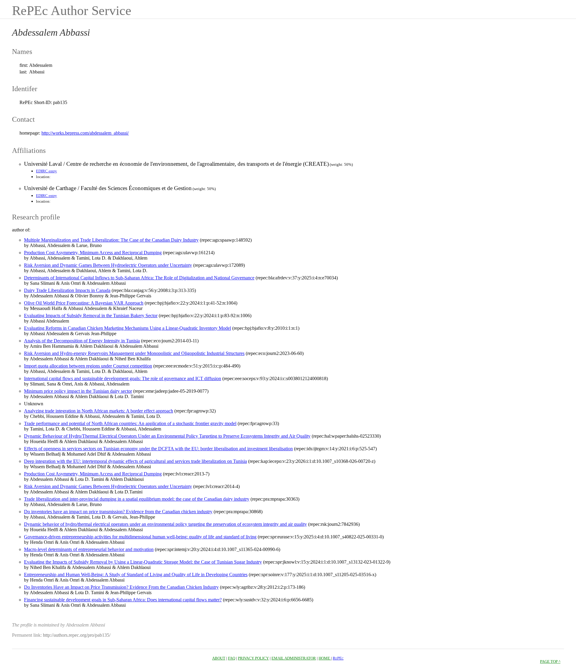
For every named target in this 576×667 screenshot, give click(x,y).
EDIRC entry (46, 171)
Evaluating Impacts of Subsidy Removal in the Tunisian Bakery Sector (91, 315)
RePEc (338, 658)
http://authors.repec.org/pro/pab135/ (76, 635)
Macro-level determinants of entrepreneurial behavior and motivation (89, 549)
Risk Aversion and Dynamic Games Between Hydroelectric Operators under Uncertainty (108, 265)
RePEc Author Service (71, 10)
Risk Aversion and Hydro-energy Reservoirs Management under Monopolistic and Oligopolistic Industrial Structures (134, 353)
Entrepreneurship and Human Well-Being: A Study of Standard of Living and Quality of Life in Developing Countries (136, 574)
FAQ (231, 658)
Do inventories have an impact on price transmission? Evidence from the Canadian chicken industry (118, 511)
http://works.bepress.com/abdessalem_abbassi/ (85, 132)
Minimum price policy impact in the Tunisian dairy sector (78, 391)
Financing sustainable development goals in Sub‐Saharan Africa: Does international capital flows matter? (123, 599)
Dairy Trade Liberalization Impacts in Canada (67, 290)
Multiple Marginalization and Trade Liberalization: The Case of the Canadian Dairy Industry (111, 240)
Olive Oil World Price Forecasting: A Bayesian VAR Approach (83, 302)
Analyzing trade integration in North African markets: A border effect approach (98, 410)
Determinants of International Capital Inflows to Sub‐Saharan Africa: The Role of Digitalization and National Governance (139, 277)
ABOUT (218, 658)
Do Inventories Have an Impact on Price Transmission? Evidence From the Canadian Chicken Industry (121, 587)
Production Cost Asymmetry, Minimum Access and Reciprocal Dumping (93, 252)
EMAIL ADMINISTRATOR (294, 658)
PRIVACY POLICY (253, 658)
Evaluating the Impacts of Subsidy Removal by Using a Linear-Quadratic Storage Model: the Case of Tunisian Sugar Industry (143, 561)
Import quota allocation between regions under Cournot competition (88, 365)
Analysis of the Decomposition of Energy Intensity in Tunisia (82, 340)
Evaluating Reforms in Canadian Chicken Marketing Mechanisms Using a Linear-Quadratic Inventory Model (127, 328)
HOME (325, 658)
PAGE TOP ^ (550, 661)
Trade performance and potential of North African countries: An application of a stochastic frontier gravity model (130, 423)
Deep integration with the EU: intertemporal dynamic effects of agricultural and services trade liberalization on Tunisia (135, 461)
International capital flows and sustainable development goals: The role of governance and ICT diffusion (122, 378)
